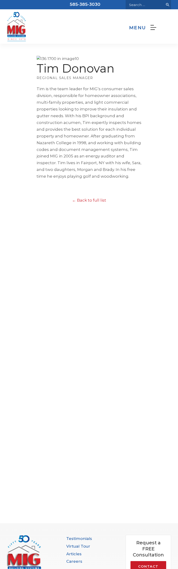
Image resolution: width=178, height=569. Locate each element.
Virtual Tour (78, 546)
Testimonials (79, 538)
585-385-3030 (85, 4)
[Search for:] (145, 4)
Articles (74, 554)
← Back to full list (89, 200)
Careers (74, 561)
